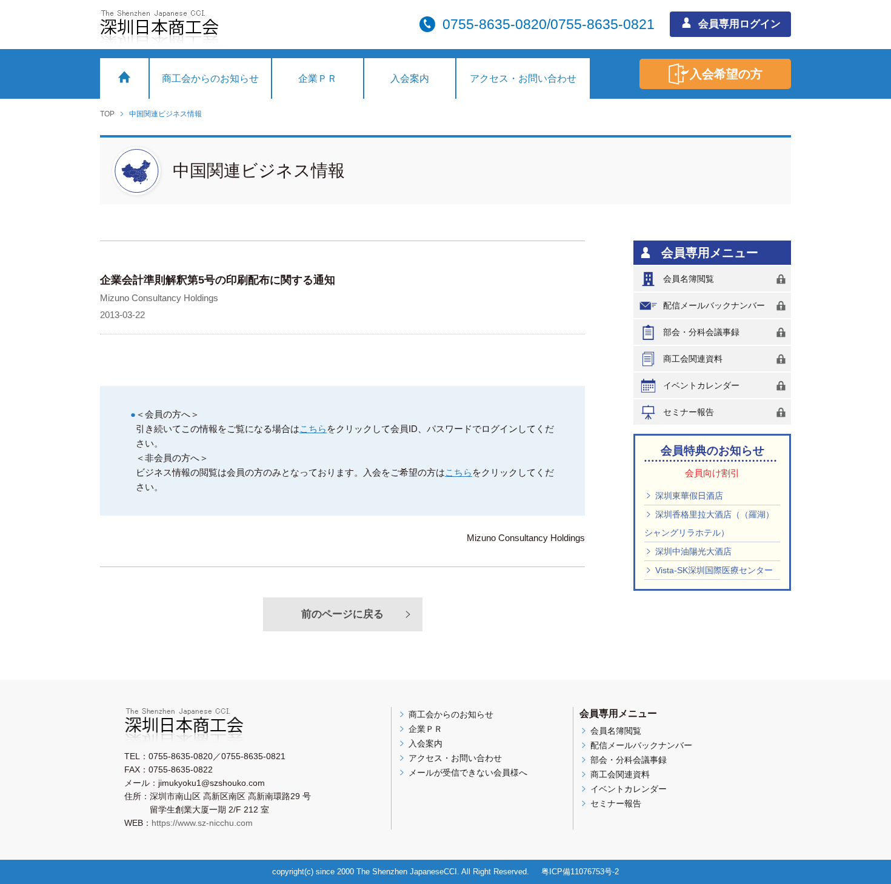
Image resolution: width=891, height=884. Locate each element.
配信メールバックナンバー (714, 305)
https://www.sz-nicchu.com (202, 823)
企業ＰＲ (317, 78)
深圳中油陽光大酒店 (692, 551)
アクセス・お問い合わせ (523, 78)
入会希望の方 (726, 74)
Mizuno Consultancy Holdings (159, 298)
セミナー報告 (688, 412)
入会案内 (409, 78)
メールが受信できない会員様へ (466, 772)
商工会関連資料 (692, 359)
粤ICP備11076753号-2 (580, 871)
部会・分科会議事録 (701, 332)
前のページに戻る (342, 614)
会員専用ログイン (738, 24)
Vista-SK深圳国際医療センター (713, 570)
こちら (313, 429)
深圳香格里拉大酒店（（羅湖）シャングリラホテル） (709, 523)
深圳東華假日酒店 (688, 495)
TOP (107, 114)
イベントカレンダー (701, 385)
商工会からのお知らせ (210, 78)
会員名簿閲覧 (688, 279)
